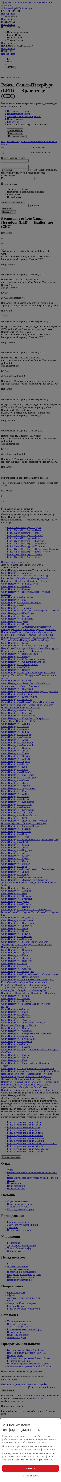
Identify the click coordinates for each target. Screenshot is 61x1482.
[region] (30, 1450)
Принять (30, 1468)
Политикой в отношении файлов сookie (33, 1459)
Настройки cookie (30, 1475)
